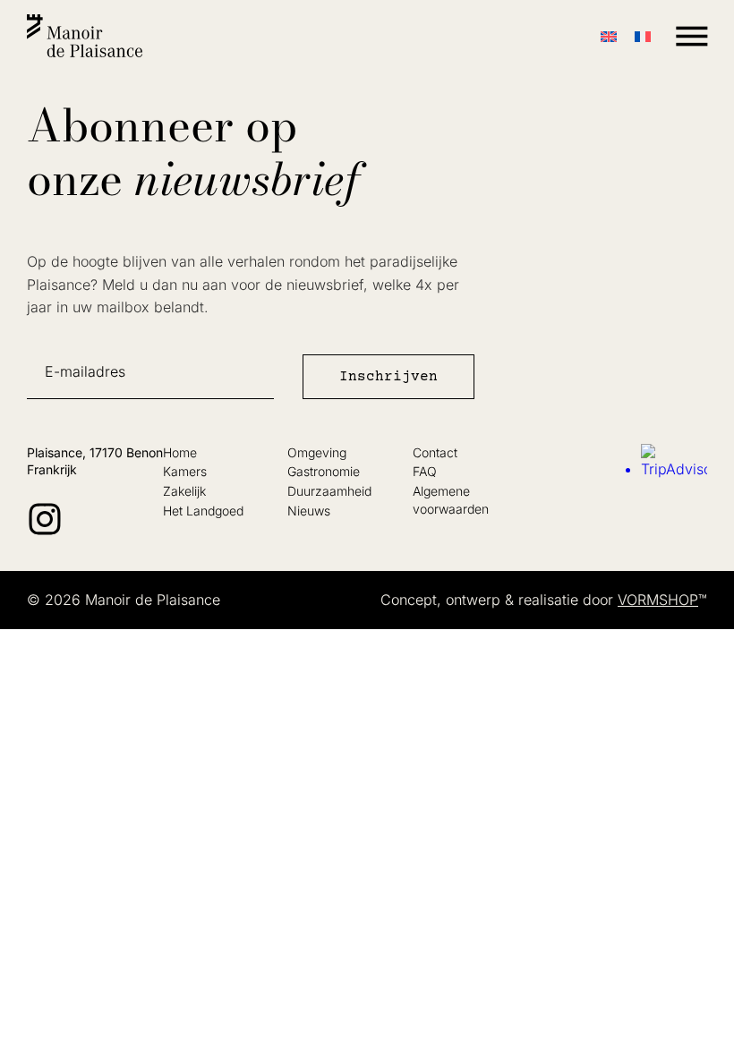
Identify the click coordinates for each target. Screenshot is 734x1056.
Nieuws (308, 510)
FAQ (425, 471)
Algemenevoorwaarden (451, 499)
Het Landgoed (203, 510)
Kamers (185, 471)
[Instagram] (45, 519)
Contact (435, 452)
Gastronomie (323, 471)
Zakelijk (184, 490)
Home (180, 452)
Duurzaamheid (329, 490)
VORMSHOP (658, 600)
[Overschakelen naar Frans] (643, 36)
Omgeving (316, 452)
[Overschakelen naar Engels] (609, 36)
